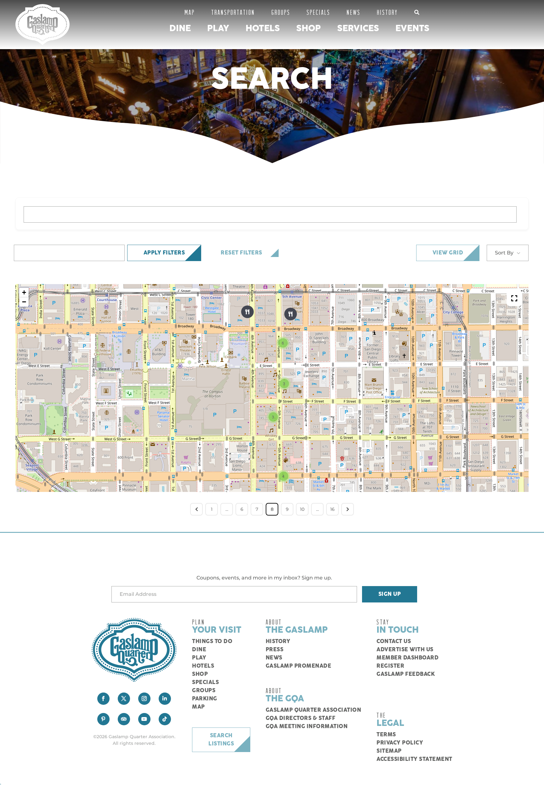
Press (275, 649)
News (353, 12)
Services (358, 28)
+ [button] (24, 292)
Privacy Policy (400, 742)
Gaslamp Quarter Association (313, 710)
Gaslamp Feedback (406, 674)
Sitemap (389, 751)
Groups (280, 12)
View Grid (448, 252)
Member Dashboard (408, 657)
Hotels (263, 28)
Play (218, 28)
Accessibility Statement (414, 759)
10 (302, 509)
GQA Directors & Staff (301, 718)
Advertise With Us (405, 649)
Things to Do (212, 641)
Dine (180, 28)
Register (390, 666)
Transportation (233, 12)
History (387, 12)
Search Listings (221, 739)
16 (332, 509)
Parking (204, 698)
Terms (386, 734)
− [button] (24, 302)
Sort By (504, 253)
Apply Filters (164, 252)
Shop (308, 28)
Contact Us (394, 641)
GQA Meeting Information (307, 726)
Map (189, 12)
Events (412, 28)
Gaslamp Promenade (299, 666)
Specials (318, 12)
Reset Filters (241, 252)
